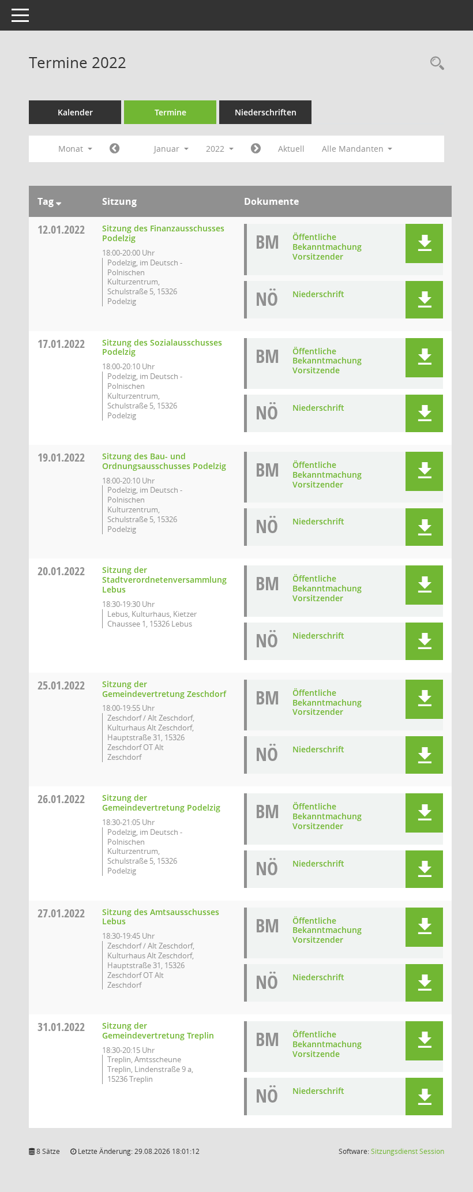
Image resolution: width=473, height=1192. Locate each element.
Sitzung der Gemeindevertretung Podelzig (161, 802)
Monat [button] (71, 148)
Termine (170, 112)
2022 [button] (216, 148)
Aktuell (291, 148)
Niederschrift (318, 293)
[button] (424, 243)
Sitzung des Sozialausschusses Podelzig (162, 347)
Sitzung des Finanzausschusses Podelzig (163, 233)
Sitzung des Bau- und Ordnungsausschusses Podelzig (164, 461)
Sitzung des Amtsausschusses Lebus (160, 916)
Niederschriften (265, 112)
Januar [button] (168, 148)
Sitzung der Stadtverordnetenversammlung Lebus (164, 579)
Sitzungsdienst (407, 1151)
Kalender (75, 112)
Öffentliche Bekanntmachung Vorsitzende (327, 361)
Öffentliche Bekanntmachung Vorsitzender (327, 246)
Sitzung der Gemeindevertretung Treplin (158, 1030)
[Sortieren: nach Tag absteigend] (58, 201)
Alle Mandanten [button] (354, 148)
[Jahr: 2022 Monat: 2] (255, 148)
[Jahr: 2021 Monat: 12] (114, 148)
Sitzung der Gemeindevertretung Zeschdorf (164, 689)
